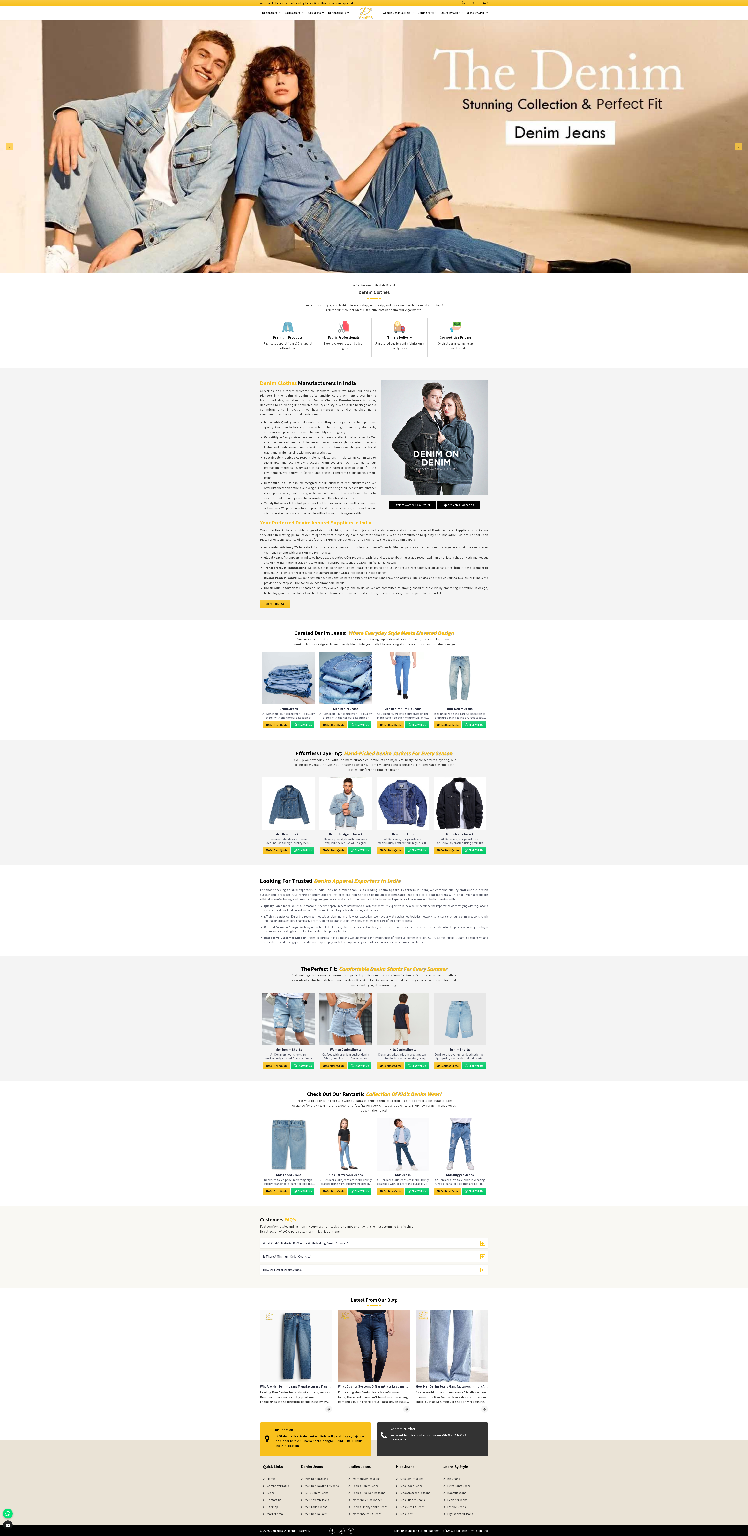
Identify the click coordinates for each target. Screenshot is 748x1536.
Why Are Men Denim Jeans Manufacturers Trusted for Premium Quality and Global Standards (296, 1386)
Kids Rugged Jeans (460, 1175)
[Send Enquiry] (8, 1525)
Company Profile (278, 1485)
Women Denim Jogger (367, 1499)
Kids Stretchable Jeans (346, 1175)
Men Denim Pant (316, 1514)
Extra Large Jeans (459, 1485)
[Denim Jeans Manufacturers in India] (288, 678)
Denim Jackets (337, 13)
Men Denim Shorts (288, 1049)
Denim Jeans (270, 13)
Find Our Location (286, 1446)
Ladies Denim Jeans (365, 1485)
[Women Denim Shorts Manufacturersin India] (345, 1019)
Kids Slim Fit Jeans (412, 1507)
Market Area (275, 1514)
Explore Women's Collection (413, 505)
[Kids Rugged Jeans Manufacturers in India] (460, 1144)
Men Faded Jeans (316, 1507)
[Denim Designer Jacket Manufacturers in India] (345, 803)
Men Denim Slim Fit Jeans (402, 708)
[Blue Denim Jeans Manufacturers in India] (460, 678)
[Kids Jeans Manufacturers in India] (403, 1144)
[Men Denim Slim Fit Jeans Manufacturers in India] (403, 678)
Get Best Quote (278, 725)
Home (271, 1478)
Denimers (277, 1530)
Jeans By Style (476, 13)
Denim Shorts (426, 13)
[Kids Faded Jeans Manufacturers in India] (288, 1144)
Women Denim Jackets (397, 13)
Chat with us (304, 725)
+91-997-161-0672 (476, 3)
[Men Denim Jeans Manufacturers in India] (345, 678)
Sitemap (272, 1507)
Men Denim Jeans (345, 708)
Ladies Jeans (293, 13)
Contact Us (398, 1440)
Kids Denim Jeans (411, 1478)
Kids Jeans (314, 13)
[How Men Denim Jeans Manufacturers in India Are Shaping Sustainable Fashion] (484, 1409)
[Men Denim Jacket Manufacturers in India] (288, 803)
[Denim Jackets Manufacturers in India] (403, 803)
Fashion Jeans (456, 1507)
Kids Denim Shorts (402, 1049)
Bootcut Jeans (456, 1492)
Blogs (271, 1492)
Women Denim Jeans (366, 1478)
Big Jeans (453, 1478)
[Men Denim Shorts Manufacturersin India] (288, 1019)
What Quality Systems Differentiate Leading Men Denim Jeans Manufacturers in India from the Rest (374, 1386)
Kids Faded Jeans (288, 1175)
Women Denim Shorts (345, 1049)
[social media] (332, 1531)
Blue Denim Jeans (460, 708)
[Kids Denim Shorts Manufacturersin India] (403, 1019)
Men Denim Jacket (288, 834)
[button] (56, 146)
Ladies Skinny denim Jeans (370, 1507)
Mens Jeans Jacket (460, 834)
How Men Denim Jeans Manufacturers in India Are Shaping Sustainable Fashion (452, 1386)
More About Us (275, 604)
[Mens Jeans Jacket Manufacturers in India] (460, 803)
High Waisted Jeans (460, 1514)
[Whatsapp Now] (8, 1513)
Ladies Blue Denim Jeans (368, 1492)
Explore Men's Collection (458, 505)
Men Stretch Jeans (317, 1499)
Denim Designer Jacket (346, 834)
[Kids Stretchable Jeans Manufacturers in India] (345, 1144)
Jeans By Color (450, 13)
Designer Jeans (457, 1499)
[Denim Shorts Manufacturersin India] (460, 1019)
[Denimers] (365, 13)
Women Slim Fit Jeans (367, 1514)
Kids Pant (406, 1514)
